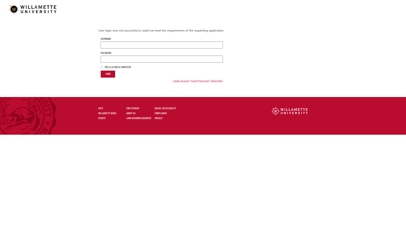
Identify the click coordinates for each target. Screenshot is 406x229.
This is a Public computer (117, 67)
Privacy (159, 118)
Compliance (161, 113)
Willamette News (107, 113)
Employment (133, 108)
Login (107, 74)
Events (102, 118)
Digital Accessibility (165, 108)
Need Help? (217, 81)
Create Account (181, 81)
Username (106, 39)
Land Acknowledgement (138, 118)
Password (106, 53)
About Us (131, 113)
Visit (100, 108)
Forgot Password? (200, 81)
